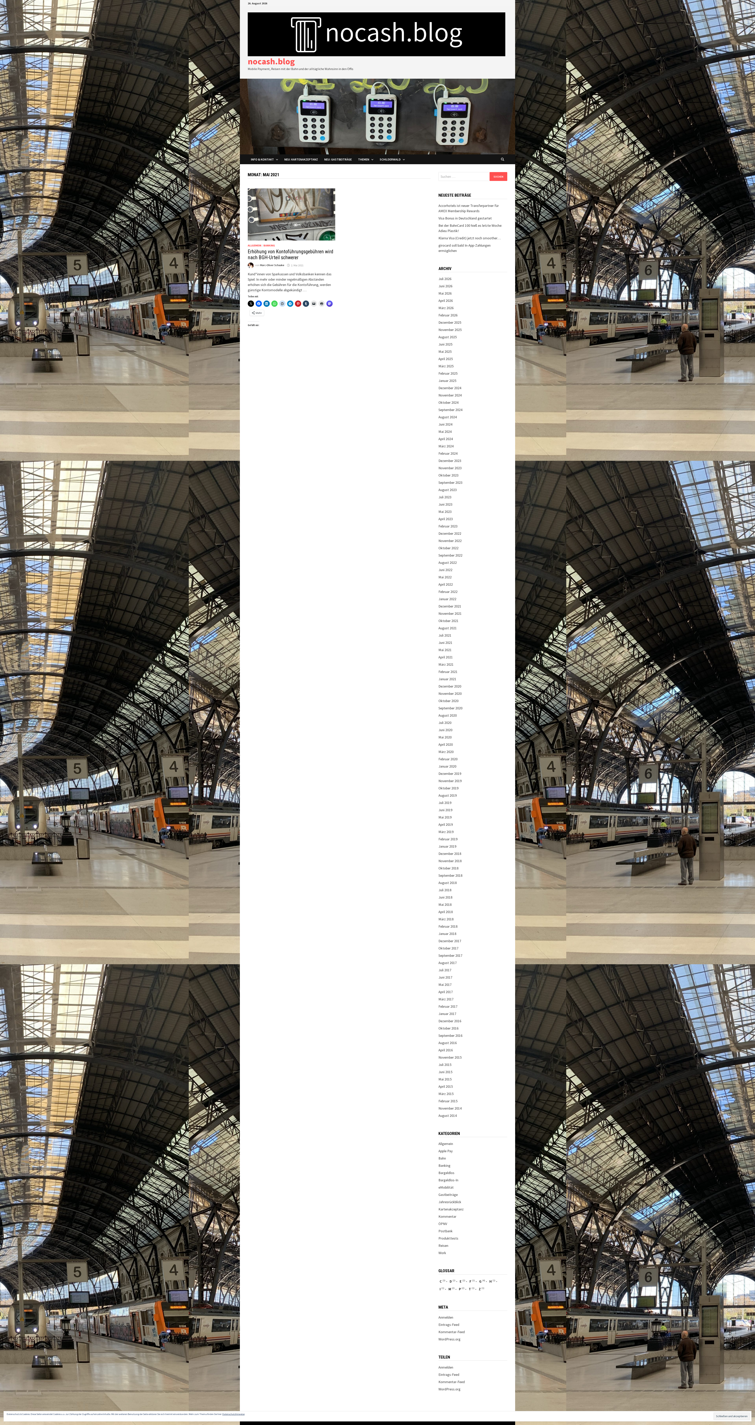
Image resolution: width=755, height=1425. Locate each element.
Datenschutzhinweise (233, 1414)
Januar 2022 (447, 599)
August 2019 (447, 795)
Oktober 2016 (448, 1028)
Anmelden (445, 1317)
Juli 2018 (444, 890)
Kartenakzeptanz (451, 1209)
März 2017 (446, 999)
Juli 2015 (444, 1064)
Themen (363, 159)
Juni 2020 (445, 730)
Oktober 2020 (448, 701)
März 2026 (446, 308)
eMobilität (446, 1187)
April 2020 (445, 744)
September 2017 (450, 955)
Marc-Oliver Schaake (272, 265)
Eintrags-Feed (448, 1324)
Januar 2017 (447, 1013)
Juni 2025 (445, 344)
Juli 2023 (444, 497)
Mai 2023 (445, 511)
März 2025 (446, 366)
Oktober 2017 (448, 948)
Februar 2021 (448, 671)
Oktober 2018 (448, 868)
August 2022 (447, 562)
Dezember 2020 (449, 686)
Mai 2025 (445, 351)
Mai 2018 (445, 904)
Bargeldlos (446, 1173)
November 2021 (450, 613)
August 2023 (447, 490)
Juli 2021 (444, 635)
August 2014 (447, 1115)
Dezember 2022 (449, 533)
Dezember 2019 (449, 773)
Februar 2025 (448, 373)
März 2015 (446, 1093)
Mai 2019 (445, 817)
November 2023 (450, 468)
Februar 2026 (448, 315)
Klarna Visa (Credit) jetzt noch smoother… (469, 238)
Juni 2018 (445, 897)
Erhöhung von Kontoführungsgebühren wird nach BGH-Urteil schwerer (290, 254)
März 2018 (446, 919)
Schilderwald (390, 159)
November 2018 (450, 861)
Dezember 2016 (449, 1021)
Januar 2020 (447, 766)
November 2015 (450, 1057)
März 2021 (446, 664)
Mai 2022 (445, 577)
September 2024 (450, 409)
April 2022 (445, 584)
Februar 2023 (448, 526)
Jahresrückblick (449, 1202)
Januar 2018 (447, 933)
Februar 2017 (448, 1006)
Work (442, 1253)
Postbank (445, 1231)
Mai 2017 (445, 984)
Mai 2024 (445, 431)
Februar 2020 (448, 759)
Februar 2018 (448, 926)
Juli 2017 (444, 970)
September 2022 (450, 555)
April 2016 (445, 1050)
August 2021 (447, 628)
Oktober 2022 (448, 548)
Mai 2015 (445, 1079)
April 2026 (445, 300)
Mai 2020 (445, 737)
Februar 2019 (448, 839)
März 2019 (446, 832)
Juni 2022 (445, 570)
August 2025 (447, 337)
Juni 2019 (445, 810)
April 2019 (445, 824)
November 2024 (450, 395)
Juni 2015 (445, 1072)
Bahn (442, 1158)
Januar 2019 (447, 846)
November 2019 (450, 781)
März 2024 (446, 446)
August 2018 (447, 882)
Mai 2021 (445, 650)
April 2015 (445, 1086)
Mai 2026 (445, 293)
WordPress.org (449, 1339)
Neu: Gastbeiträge (338, 159)
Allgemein (254, 245)
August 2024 (447, 417)
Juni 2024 (445, 424)
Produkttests (448, 1238)
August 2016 (447, 1043)
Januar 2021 (447, 679)
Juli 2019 (444, 802)
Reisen (443, 1245)
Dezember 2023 (449, 460)
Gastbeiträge (448, 1194)
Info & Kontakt (262, 159)
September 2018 (450, 875)
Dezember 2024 (449, 388)
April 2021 (445, 657)
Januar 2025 (447, 380)
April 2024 (445, 439)
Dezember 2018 (449, 853)
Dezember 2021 (449, 606)
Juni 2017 (445, 977)
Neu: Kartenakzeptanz (301, 159)
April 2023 (445, 519)
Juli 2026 (444, 279)
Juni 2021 (445, 642)
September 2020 (450, 708)
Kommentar (447, 1216)
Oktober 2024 (448, 402)
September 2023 (450, 482)
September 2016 (450, 1035)
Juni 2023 (445, 504)
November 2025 (450, 329)
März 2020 (446, 751)
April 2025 (445, 359)
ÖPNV (442, 1223)
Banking (269, 245)
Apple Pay (445, 1151)
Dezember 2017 (449, 941)
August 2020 (447, 715)
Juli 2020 (444, 722)
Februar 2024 (448, 453)
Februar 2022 (448, 591)
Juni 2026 (445, 286)
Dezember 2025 (449, 322)
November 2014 (450, 1108)
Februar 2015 (448, 1101)
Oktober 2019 (448, 788)
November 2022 (450, 540)
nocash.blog (271, 61)
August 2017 (447, 962)
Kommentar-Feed (451, 1332)
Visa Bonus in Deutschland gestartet (465, 218)
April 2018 (445, 912)
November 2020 (450, 693)
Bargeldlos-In (448, 1180)
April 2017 (445, 992)
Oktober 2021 (448, 620)
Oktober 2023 (448, 475)
